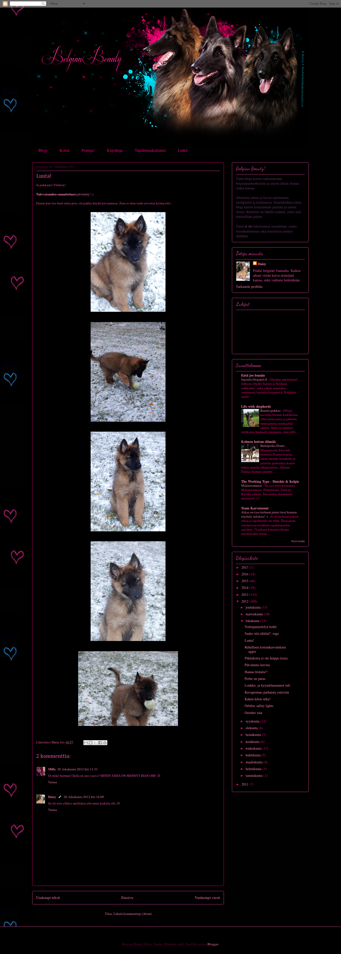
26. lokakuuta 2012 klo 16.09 (84, 797)
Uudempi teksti (48, 897)
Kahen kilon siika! (258, 699)
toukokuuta (254, 748)
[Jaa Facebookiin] (100, 742)
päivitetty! (63, 194)
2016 (245, 574)
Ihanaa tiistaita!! (256, 671)
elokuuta (252, 727)
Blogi (42, 150)
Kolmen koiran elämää (258, 441)
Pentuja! (88, 150)
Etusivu (127, 897)
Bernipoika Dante (272, 445)
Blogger (212, 944)
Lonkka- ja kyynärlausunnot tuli (267, 685)
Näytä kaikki (298, 541)
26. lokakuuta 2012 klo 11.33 (77, 769)
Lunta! (249, 640)
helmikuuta (254, 768)
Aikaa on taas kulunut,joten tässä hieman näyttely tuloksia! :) (269, 514)
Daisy (52, 796)
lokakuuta (253, 620)
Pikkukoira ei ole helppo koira (266, 658)
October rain (253, 712)
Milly (52, 769)
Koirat (64, 150)
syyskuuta (253, 721)
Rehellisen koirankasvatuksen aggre (265, 649)
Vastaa (52, 782)
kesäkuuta (253, 741)
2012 (245, 601)
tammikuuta (254, 775)
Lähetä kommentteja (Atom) (133, 913)
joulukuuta (254, 607)
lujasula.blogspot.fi (254, 379)
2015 (245, 580)
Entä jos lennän (253, 375)
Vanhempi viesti (207, 897)
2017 (245, 567)
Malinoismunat (252, 485)
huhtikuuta (254, 755)
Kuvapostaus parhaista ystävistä (267, 692)
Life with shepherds (256, 406)
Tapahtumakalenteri (150, 150)
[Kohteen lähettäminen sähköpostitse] (85, 742)
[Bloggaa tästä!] (90, 742)
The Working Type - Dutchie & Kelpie (270, 481)
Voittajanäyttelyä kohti (261, 626)
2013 (245, 594)
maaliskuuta (254, 762)
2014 (245, 587)
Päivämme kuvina (257, 664)
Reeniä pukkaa (270, 410)
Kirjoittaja (115, 150)
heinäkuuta (254, 734)
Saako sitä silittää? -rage (262, 633)
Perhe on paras (255, 678)
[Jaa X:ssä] (95, 742)
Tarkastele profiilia (249, 286)
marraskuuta (255, 614)
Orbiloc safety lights (259, 705)
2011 (245, 784)
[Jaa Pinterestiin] (104, 742)
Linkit (182, 150)
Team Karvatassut (255, 508)
